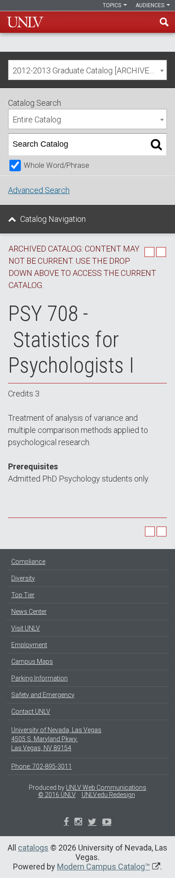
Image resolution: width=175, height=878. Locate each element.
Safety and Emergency (42, 694)
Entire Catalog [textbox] (37, 119)
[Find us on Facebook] (66, 822)
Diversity (23, 578)
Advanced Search (39, 190)
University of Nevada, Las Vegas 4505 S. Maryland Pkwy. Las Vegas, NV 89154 (56, 739)
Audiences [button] (151, 5)
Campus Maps (32, 661)
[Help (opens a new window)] (161, 252)
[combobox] (87, 70)
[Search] (156, 144)
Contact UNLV (30, 711)
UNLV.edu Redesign (108, 794)
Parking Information (39, 678)
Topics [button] (112, 5)
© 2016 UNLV (57, 794)
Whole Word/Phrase (56, 165)
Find (164, 22)
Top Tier (23, 595)
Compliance (28, 561)
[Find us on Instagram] (92, 822)
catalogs (33, 847)
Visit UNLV (25, 628)
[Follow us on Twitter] (78, 822)
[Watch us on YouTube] (107, 822)
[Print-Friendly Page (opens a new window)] (149, 252)
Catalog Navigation (53, 219)
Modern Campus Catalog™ (103, 866)
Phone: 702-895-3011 (41, 766)
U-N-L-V (25, 22)
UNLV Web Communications (106, 787)
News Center (29, 611)
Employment (29, 644)
